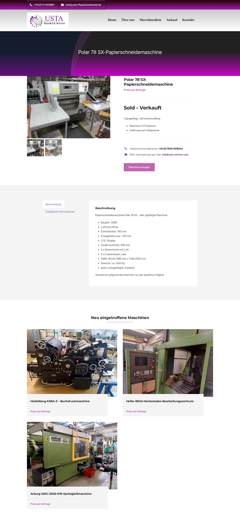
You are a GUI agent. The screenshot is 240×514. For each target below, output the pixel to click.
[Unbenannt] (48, 13)
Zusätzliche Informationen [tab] (60, 211)
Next (114, 107)
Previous (29, 107)
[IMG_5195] (71, 107)
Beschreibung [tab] (53, 204)
